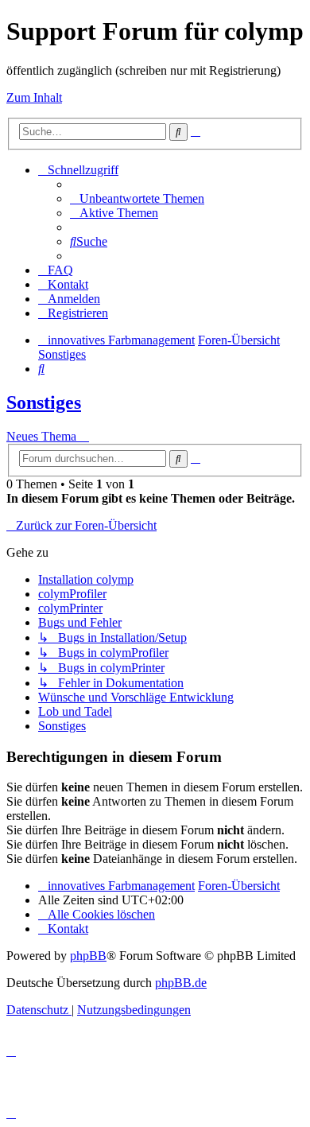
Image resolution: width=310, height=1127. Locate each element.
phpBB (88, 955)
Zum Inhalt (34, 97)
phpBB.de (181, 982)
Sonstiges (43, 402)
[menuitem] (137, 198)
